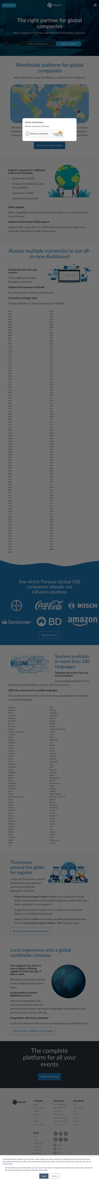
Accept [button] (44, 1176)
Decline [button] (55, 1176)
